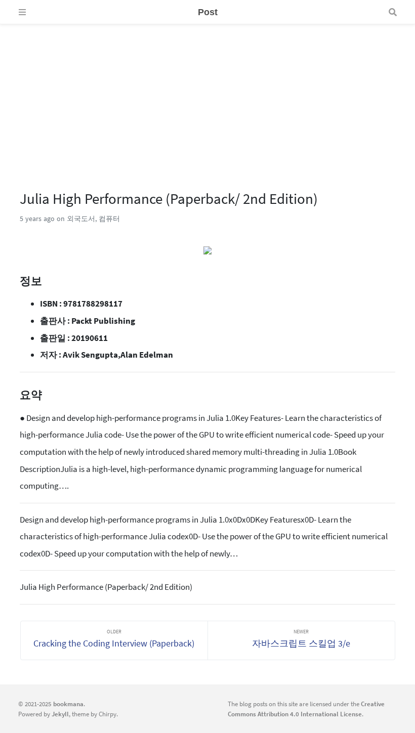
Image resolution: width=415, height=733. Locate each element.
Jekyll (60, 714)
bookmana (68, 704)
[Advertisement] (207, 95)
